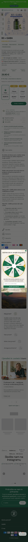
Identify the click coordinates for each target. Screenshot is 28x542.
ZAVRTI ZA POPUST (14, 287)
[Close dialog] (25, 250)
